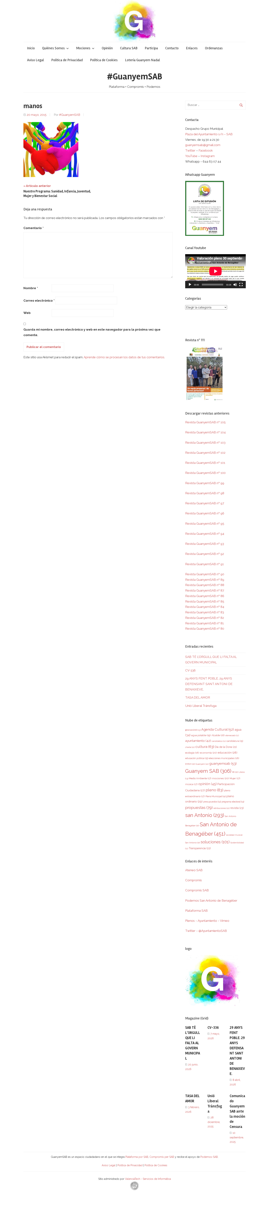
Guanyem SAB (208, 771)
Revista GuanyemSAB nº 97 (204, 503)
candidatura (235, 741)
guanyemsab (223, 763)
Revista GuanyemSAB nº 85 (204, 601)
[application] (215, 271)
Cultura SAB (128, 48)
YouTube (191, 156)
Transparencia (200, 848)
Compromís (193, 880)
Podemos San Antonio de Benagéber (211, 900)
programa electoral (233, 801)
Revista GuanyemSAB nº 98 (204, 493)
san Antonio (204, 815)
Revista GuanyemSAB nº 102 (205, 452)
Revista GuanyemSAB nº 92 (204, 554)
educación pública (196, 758)
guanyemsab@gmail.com (202, 145)
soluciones (215, 841)
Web (27, 313)
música (191, 784)
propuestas (199, 807)
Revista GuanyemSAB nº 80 (204, 628)
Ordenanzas (214, 48)
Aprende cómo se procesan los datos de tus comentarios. (124, 357)
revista (237, 807)
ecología (192, 752)
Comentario (33, 228)
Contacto (172, 48)
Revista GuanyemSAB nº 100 (205, 473)
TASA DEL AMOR (197, 697)
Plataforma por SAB (136, 1156)
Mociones (83, 48)
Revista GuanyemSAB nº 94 (204, 533)
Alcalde (218, 735)
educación (227, 752)
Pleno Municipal (216, 796)
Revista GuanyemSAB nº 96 (204, 513)
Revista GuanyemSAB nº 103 (205, 442)
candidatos (219, 741)
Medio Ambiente (200, 778)
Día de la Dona (226, 746)
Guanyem (202, 764)
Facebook (206, 150)
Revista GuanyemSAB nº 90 (204, 574)
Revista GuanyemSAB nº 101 (205, 463)
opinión (207, 784)
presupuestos (212, 801)
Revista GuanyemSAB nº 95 (204, 523)
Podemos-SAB (209, 1156)
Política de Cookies (104, 60)
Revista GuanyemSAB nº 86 (204, 596)
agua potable (201, 735)
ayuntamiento (198, 741)
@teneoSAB (193, 730)
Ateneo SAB (194, 870)
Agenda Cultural (217, 729)
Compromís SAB (197, 890)
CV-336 (190, 670)
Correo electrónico (39, 300)
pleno (214, 790)
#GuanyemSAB (134, 76)
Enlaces (192, 48)
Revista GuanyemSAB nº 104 (205, 432)
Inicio (31, 48)
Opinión (107, 48)
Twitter (190, 150)
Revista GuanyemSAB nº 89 (204, 579)
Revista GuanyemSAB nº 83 (204, 612)
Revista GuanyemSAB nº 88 (204, 585)
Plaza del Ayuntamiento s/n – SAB (209, 134)
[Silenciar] (235, 284)
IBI (235, 772)
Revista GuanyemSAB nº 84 (204, 607)
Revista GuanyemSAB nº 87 (204, 590)
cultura (204, 747)
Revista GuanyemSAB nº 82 (204, 618)
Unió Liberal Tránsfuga (200, 706)
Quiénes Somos (53, 48)
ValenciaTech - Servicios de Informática (148, 1178)
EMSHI (190, 764)
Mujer (235, 778)
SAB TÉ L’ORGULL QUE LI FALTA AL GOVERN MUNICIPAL (192, 1043)
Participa (151, 48)
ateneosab (232, 735)
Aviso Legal (35, 60)
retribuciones (221, 808)
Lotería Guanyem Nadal (142, 60)
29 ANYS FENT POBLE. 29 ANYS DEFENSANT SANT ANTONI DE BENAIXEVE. (209, 684)
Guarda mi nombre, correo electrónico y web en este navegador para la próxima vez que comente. (91, 332)
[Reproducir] (190, 284)
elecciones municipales (224, 758)
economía (208, 752)
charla (190, 747)
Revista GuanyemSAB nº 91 (204, 564)
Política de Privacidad (67, 60)
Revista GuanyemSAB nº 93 (204, 544)
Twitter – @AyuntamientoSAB (206, 931)
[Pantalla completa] (241, 284)
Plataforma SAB (196, 910)
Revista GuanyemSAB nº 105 (205, 422)
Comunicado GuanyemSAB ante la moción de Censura (237, 1111)
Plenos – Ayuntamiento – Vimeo (207, 921)
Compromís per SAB (162, 1156)
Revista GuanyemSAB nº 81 (204, 623)
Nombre (30, 288)
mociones (220, 778)
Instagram (208, 156)
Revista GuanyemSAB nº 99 (204, 483)
